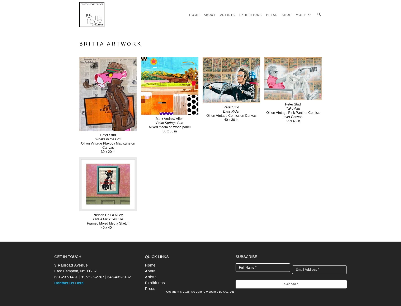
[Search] (319, 14)
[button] (303, 15)
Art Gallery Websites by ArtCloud (213, 291)
